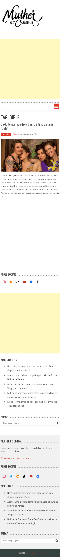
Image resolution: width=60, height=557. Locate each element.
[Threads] (37, 282)
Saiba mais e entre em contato (15, 458)
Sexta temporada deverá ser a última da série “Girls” (27, 126)
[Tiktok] (17, 282)
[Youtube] (24, 282)
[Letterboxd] (11, 282)
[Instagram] (4, 282)
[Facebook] (31, 282)
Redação (15, 134)
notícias (6, 134)
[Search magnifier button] (57, 423)
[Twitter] (11, 476)
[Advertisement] (30, 69)
